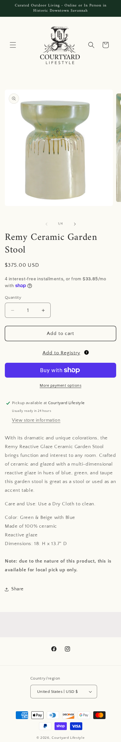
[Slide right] (75, 224)
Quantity (13, 297)
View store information (36, 420)
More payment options (60, 385)
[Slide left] (46, 224)
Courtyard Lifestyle (68, 738)
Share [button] (17, 589)
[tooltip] (86, 352)
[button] (13, 45)
